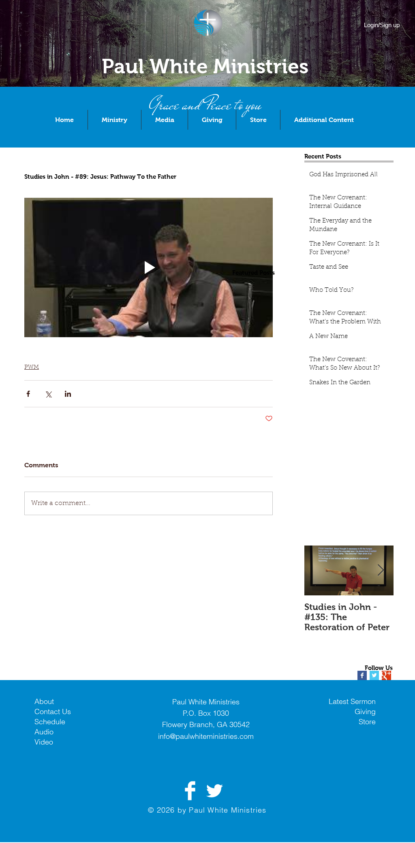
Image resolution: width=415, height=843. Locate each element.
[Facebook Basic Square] (362, 675)
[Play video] (148, 268)
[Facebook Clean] (190, 790)
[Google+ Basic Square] (386, 675)
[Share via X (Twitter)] (48, 394)
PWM (31, 367)
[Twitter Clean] (214, 790)
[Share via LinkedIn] (68, 394)
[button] (114, 120)
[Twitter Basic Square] (374, 675)
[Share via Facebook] (28, 394)
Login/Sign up (382, 24)
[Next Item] (380, 571)
